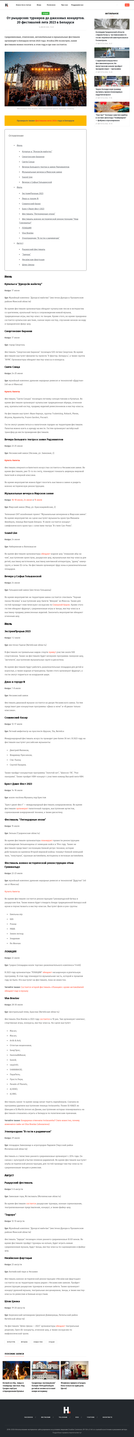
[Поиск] (119, 5)
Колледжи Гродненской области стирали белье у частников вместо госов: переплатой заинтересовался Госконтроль (112, 36)
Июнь (19, 145)
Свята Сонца (28, 162)
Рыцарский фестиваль (33, 249)
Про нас (64, 5)
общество (38, 1342)
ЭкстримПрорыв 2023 (32, 193)
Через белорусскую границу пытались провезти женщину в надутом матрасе (109, 92)
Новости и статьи (23, 5)
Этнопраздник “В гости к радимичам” (41, 238)
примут (52, 652)
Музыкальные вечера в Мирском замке (42, 172)
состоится (45, 1019)
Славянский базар (31, 203)
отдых (52, 1342)
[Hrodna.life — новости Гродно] (7, 5)
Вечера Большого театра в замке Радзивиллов (45, 167)
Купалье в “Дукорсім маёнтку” (37, 151)
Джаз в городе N (30, 198)
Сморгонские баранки (33, 156)
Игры (39, 5)
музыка (24, 1342)
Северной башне (61, 605)
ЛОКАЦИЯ (26, 228)
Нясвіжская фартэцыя (33, 259)
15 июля (38, 500)
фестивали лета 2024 (46, 120)
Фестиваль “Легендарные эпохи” (38, 214)
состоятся (31, 1203)
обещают (45, 554)
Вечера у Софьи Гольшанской (37, 182)
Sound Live (27, 177)
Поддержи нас (77, 5)
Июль (19, 187)
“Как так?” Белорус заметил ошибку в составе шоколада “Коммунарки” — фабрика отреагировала (111, 118)
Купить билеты (12, 891)
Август (20, 243)
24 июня (28, 500)
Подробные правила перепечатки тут (67, 1433)
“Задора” (26, 254)
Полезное (51, 5)
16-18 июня (17, 500)
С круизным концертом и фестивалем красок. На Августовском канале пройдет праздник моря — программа (109, 65)
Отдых (45, 13)
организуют (22, 808)
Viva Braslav (28, 233)
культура (11, 1342)
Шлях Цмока (28, 264)
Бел (127, 5)
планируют (46, 840)
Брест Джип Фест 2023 (33, 209)
